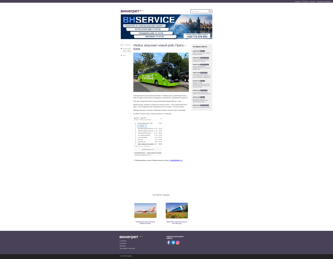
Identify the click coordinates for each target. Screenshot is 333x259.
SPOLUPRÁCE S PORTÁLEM (324, 1)
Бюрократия (204, 72)
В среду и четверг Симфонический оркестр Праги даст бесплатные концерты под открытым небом (201, 85)
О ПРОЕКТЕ (298, 1)
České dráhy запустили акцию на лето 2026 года (176, 222)
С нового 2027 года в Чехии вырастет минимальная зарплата (202, 92)
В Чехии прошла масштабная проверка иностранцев (201, 60)
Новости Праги (204, 57)
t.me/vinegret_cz (176, 160)
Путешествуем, (127, 48)
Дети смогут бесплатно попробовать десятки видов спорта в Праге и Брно (200, 100)
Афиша (202, 51)
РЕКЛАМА (312, 1)
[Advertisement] (161, 177)
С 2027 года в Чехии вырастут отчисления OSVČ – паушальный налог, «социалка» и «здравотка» (201, 76)
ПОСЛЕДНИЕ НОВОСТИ (200, 47)
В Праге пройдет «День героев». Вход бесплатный (201, 53)
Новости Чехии (127, 51)
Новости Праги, (127, 50)
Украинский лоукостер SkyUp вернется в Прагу (145, 222)
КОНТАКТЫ (305, 1)
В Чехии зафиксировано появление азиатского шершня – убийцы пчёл (202, 68)
